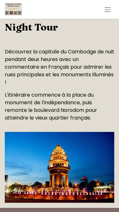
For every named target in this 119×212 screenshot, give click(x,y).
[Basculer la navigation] (107, 9)
